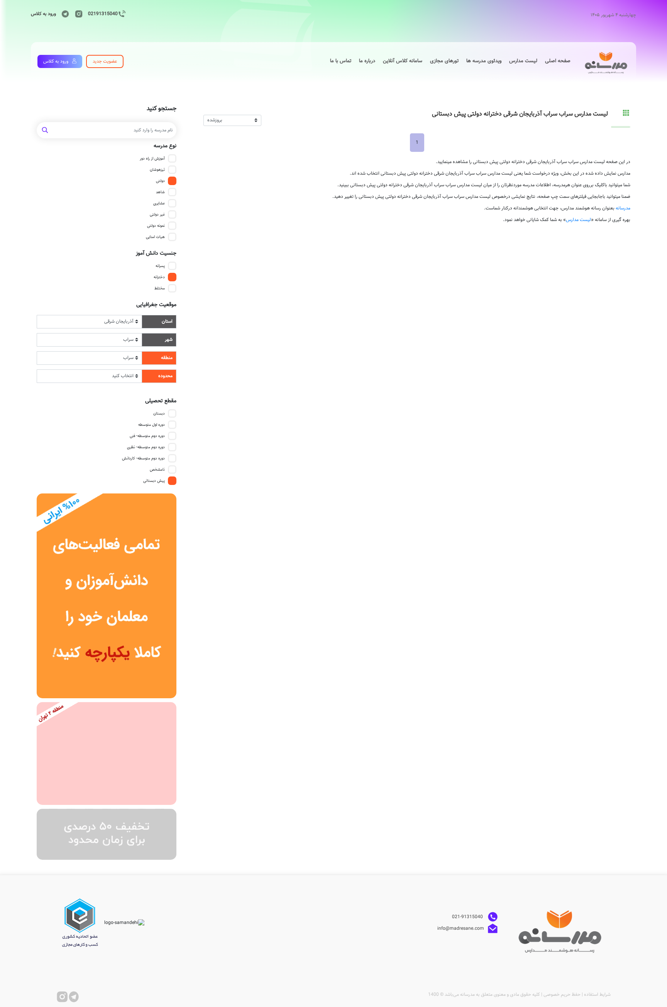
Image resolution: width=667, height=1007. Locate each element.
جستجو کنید (161, 109)
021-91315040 (468, 916)
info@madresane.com (460, 928)
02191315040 (103, 13)
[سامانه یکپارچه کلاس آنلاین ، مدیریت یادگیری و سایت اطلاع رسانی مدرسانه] (106, 596)
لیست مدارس (578, 219)
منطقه (167, 357)
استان (167, 321)
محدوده (165, 376)
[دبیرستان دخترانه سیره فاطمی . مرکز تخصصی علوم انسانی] (106, 753)
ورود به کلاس (43, 13)
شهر (169, 339)
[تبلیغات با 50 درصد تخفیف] (106, 834)
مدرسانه (623, 208)
